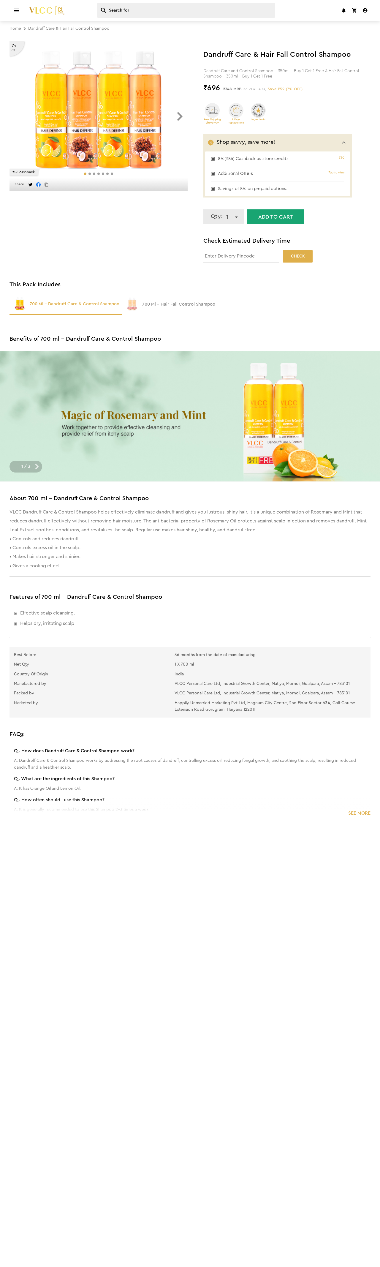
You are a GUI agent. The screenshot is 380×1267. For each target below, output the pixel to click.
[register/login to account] (365, 10)
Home (15, 28)
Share (19, 184)
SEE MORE (359, 813)
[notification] (343, 10)
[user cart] (354, 10)
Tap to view (336, 172)
